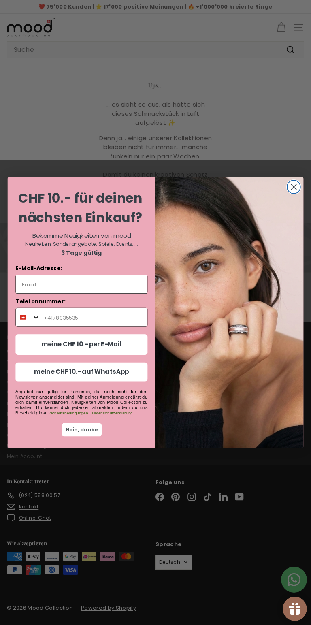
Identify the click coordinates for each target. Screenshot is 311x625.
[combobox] (28, 317)
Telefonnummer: (40, 301)
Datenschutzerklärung (112, 413)
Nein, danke (82, 429)
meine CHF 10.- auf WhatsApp (81, 371)
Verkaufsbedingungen (68, 413)
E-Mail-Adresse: (38, 268)
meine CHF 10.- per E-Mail (81, 344)
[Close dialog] (293, 187)
